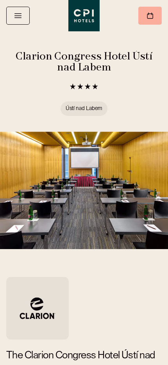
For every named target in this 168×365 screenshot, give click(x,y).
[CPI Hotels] (84, 15)
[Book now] (150, 16)
